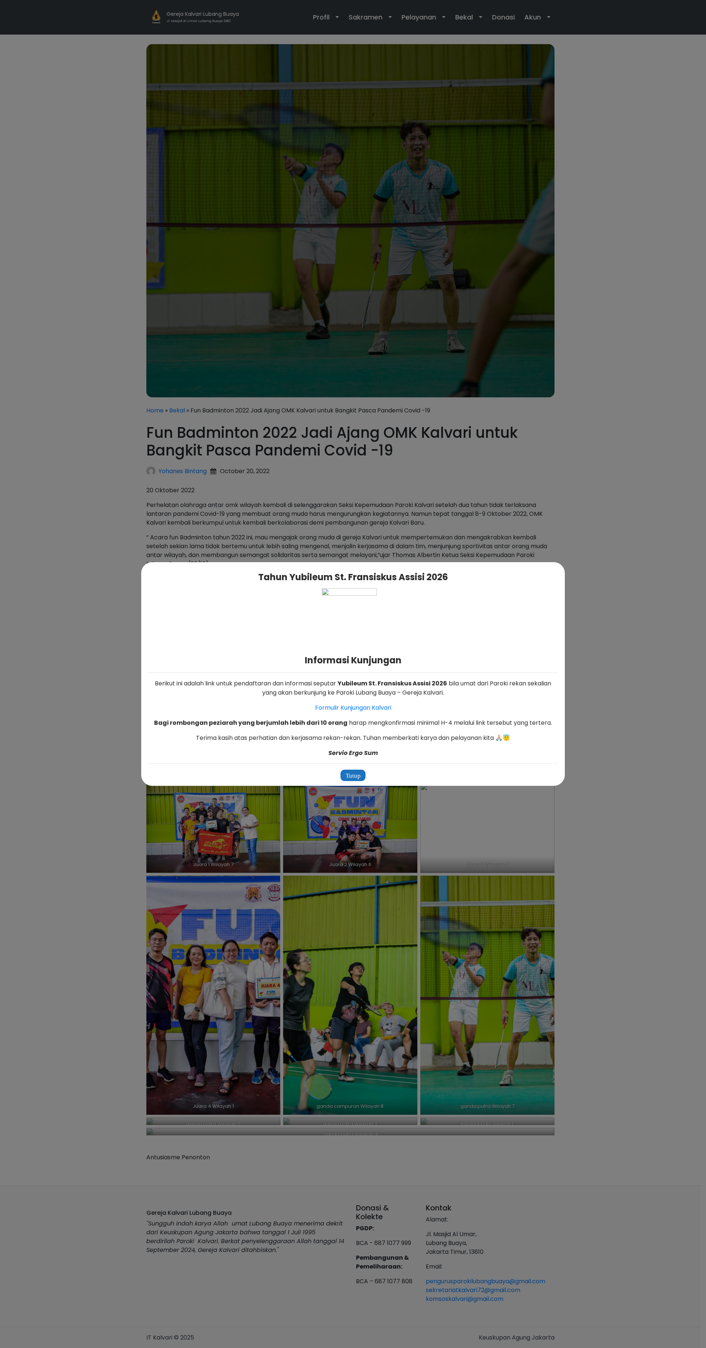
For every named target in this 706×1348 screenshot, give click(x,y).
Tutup (353, 775)
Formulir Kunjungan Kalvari (353, 707)
